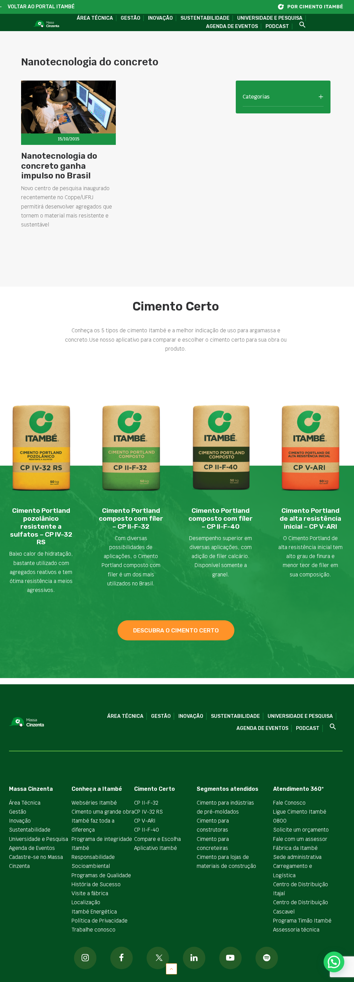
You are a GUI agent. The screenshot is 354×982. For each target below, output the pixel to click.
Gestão (130, 18)
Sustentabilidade (205, 18)
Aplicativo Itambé (155, 848)
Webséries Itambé (94, 802)
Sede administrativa (297, 857)
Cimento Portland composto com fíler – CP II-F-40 (220, 518)
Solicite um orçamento (301, 829)
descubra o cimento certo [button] (176, 630)
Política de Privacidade (100, 920)
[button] (300, 25)
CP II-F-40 (146, 829)
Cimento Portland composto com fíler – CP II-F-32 (131, 518)
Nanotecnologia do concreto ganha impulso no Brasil (59, 166)
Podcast (277, 26)
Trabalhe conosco (93, 929)
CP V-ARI (145, 820)
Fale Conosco (289, 802)
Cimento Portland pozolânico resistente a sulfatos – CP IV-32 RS (41, 526)
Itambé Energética (94, 911)
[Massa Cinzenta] (46, 24)
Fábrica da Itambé (295, 848)
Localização (86, 902)
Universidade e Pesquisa (269, 18)
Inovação (160, 18)
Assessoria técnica (296, 929)
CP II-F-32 (146, 802)
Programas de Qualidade (101, 875)
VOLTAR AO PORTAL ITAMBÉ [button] (41, 7)
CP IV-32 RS (148, 811)
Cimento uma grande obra (103, 811)
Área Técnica (95, 18)
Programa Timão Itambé (302, 920)
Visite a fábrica (90, 893)
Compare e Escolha (157, 839)
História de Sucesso (96, 884)
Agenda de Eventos (232, 26)
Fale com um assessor (300, 839)
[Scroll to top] (171, 968)
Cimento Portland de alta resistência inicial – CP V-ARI (310, 518)
